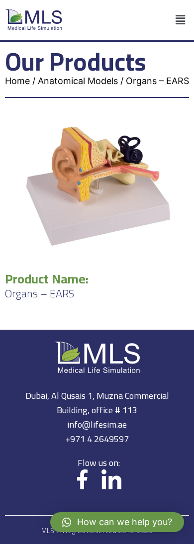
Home (17, 81)
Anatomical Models (78, 81)
